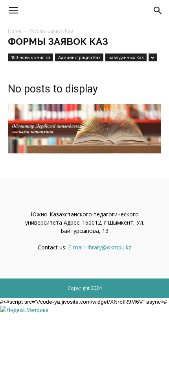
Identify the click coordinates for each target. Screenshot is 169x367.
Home (15, 31)
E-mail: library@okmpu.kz (99, 247)
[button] (158, 10)
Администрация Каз (79, 57)
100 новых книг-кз (30, 57)
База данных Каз (125, 57)
